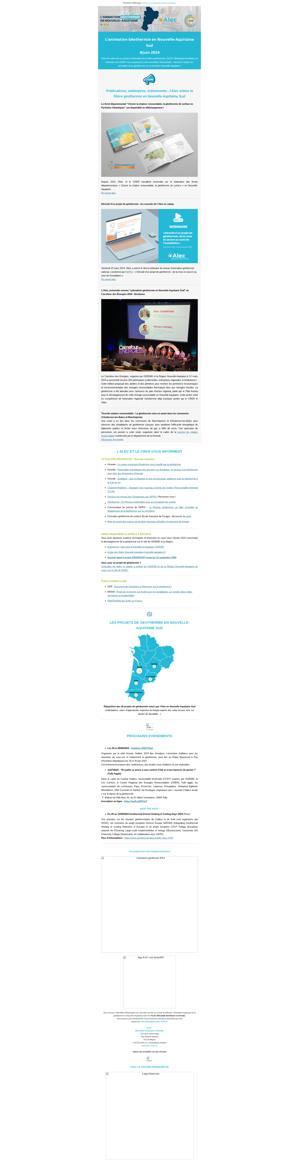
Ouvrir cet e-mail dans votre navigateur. (159, 3)
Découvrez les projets (112, 439)
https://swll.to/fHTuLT (135, 801)
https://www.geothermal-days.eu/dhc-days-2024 (149, 838)
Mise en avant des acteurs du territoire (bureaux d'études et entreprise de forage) (148, 521)
